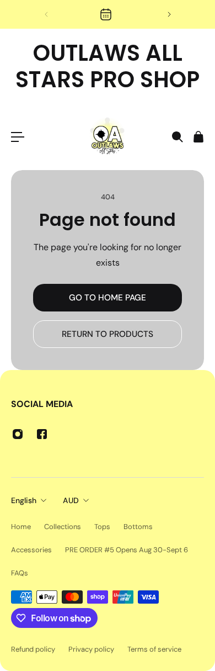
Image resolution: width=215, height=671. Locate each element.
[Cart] (197, 137)
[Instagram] (18, 434)
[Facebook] (42, 434)
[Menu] (18, 137)
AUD (71, 500)
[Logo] (107, 137)
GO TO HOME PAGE (107, 297)
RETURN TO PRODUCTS (107, 334)
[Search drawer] (176, 137)
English (23, 500)
